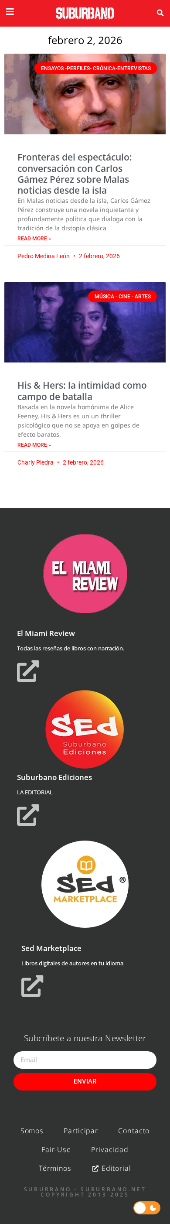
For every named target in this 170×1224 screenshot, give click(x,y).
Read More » (34, 239)
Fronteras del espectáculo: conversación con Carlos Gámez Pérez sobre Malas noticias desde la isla (74, 173)
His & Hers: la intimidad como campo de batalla (82, 390)
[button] (160, 13)
